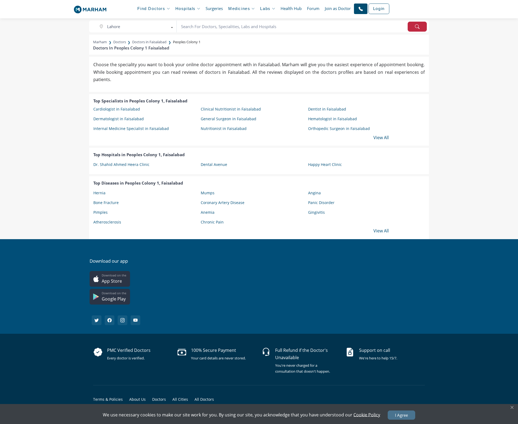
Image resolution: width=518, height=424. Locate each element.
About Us (137, 399)
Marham (100, 41)
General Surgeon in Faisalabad (228, 118)
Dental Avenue (214, 164)
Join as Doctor (338, 8)
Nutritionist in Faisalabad (224, 128)
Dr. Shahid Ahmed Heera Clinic (121, 164)
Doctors (119, 41)
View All (381, 138)
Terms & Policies (108, 399)
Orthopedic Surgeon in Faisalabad (339, 128)
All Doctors (204, 399)
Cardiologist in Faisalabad (116, 109)
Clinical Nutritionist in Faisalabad (231, 109)
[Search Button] (417, 27)
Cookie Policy (366, 415)
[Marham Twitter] (96, 320)
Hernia (99, 192)
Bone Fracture (106, 202)
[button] (360, 9)
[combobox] (137, 27)
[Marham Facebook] (109, 320)
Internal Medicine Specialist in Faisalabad (131, 128)
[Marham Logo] (90, 8)
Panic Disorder (321, 202)
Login (379, 8)
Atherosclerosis (107, 222)
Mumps (207, 192)
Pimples (100, 212)
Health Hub (291, 8)
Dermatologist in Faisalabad (118, 118)
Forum (313, 8)
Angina (314, 192)
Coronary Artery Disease (222, 202)
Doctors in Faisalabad (149, 41)
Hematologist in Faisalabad (332, 118)
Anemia (207, 212)
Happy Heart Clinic (325, 164)
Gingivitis (316, 212)
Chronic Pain (212, 222)
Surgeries (214, 8)
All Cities (180, 399)
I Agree (401, 415)
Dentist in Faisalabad (327, 109)
